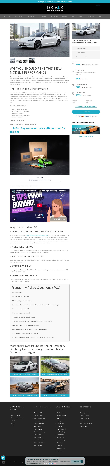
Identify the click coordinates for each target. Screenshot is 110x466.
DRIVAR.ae (87, 462)
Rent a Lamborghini (39, 423)
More (100, 16)
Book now (76, 461)
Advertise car (90, 16)
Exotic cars (7, 16)
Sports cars (19, 16)
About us (13, 423)
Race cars (65, 16)
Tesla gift (59, 445)
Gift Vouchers (83, 426)
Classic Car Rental (84, 418)
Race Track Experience (86, 423)
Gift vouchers (77, 16)
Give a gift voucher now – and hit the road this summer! (55, 2)
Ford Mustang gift (61, 429)
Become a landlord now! (17, 418)
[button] (3, 462)
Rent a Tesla (37, 434)
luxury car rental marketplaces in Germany (37, 235)
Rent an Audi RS (38, 415)
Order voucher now (86, 136)
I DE (99, 5)
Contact (13, 420)
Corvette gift (60, 423)
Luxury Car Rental (84, 415)
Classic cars (43, 16)
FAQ (12, 426)
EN (97, 5)
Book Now (86, 112)
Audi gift (59, 418)
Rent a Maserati (38, 445)
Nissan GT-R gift (61, 440)
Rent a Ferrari (37, 426)
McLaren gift (60, 434)
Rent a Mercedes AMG (40, 418)
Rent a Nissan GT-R (39, 440)
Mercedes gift (60, 437)
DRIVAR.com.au (96, 462)
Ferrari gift (59, 426)
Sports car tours (61, 413)
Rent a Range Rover (39, 442)
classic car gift (60, 451)
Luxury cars (31, 16)
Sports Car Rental (15, 415)
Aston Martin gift (61, 415)
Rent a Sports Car (84, 413)
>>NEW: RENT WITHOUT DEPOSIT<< (86, 107)
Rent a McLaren (38, 437)
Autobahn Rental (84, 421)
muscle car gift (61, 448)
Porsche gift (60, 442)
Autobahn (54, 16)
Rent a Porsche (38, 421)
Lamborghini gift (61, 432)
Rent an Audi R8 (38, 413)
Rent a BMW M (38, 429)
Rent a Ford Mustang (39, 432)
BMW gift (59, 421)
